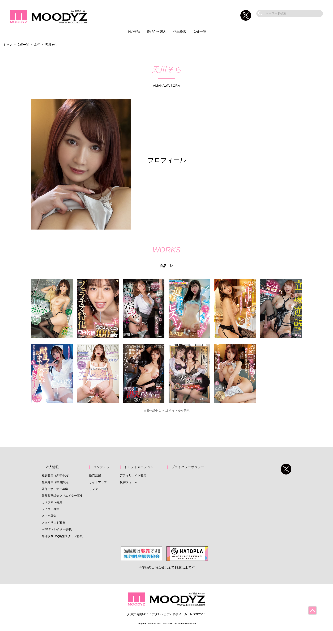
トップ (7, 44)
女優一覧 (199, 31)
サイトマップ (98, 482)
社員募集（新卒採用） (56, 475)
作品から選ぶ (156, 31)
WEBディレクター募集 (57, 529)
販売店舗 (95, 475)
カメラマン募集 (52, 502)
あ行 (37, 44)
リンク (93, 489)
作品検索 (179, 31)
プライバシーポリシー (187, 467)
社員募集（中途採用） (56, 482)
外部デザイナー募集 (55, 489)
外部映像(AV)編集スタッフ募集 (62, 536)
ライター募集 (50, 509)
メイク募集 (49, 516)
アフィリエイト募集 (133, 475)
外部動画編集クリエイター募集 (62, 495)
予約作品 (133, 31)
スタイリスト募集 (53, 522)
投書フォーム (129, 482)
